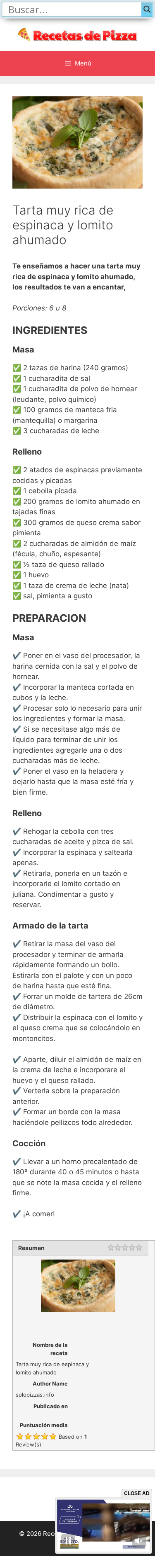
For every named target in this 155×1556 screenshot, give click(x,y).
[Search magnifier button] (147, 9)
